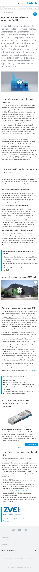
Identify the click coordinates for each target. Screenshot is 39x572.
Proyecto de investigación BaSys (22, 491)
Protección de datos (19, 558)
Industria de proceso (8, 12)
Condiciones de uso (30, 558)
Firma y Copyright (8, 558)
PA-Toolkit (32, 370)
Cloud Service (27, 563)
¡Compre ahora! (31, 444)
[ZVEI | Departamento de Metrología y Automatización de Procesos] (20, 511)
